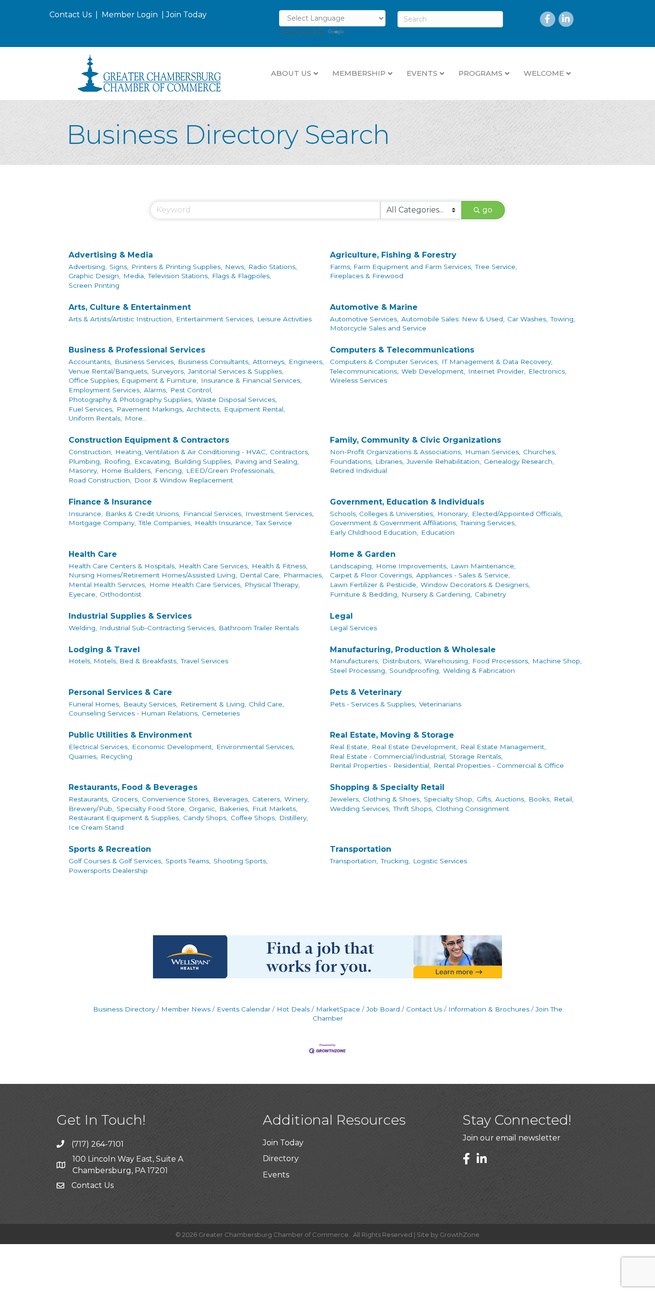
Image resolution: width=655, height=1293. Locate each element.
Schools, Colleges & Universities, (382, 513)
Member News (186, 1009)
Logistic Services (440, 861)
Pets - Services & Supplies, (373, 704)
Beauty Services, (150, 704)
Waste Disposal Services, (236, 399)
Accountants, (90, 361)
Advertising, (87, 266)
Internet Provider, (497, 371)
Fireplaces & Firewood (366, 276)
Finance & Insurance (110, 501)
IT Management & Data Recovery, (497, 361)
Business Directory (124, 1009)
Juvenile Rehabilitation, (444, 461)
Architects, (204, 409)
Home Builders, (126, 470)
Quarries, (83, 756)
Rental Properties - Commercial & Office (498, 765)
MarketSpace (338, 1009)
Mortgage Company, (102, 523)
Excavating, (152, 461)
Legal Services (353, 628)
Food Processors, (500, 661)
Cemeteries (221, 713)
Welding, (83, 628)
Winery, (296, 799)
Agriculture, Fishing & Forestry (393, 254)
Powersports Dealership (108, 870)
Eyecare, (83, 594)
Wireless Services (358, 380)
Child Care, (266, 704)
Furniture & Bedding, (364, 594)
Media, (134, 276)
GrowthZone (460, 1234)
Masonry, (83, 470)
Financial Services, (213, 513)
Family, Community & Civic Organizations (415, 440)
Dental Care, (260, 575)
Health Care (93, 554)
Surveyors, (168, 371)
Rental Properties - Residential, (380, 765)
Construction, (90, 452)
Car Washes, (527, 319)
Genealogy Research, (519, 461)
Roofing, (117, 461)
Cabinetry (490, 594)
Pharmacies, (303, 575)
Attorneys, (269, 361)
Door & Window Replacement (183, 480)
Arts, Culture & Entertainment (130, 307)
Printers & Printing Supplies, (176, 266)
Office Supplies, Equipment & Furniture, (133, 380)
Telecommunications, (364, 371)
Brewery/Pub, (91, 808)
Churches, (539, 452)
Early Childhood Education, (374, 532)
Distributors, (401, 661)
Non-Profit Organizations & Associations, (396, 452)
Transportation (360, 849)
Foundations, (351, 461)
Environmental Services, (255, 747)
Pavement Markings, (150, 409)
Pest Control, (191, 390)
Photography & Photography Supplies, (131, 399)
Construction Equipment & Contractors (149, 440)
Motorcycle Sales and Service (378, 328)
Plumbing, (85, 461)
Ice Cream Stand (96, 827)
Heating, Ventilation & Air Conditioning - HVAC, (191, 452)
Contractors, (289, 452)
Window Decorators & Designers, (475, 584)
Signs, (119, 266)
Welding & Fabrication (479, 670)
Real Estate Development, (414, 747)
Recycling (116, 756)
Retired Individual (358, 470)
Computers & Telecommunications (402, 349)
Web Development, (433, 371)
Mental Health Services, (107, 584)
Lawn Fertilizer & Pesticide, (374, 584)
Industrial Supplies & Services (130, 616)
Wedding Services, (360, 808)
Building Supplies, (203, 461)
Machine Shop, (557, 661)
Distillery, (293, 818)
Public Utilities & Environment (130, 735)
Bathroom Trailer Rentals (259, 628)
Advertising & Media (111, 254)
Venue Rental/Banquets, (109, 371)
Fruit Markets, (274, 808)
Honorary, (453, 513)
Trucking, (395, 861)
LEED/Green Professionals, (230, 470)
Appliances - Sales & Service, (463, 575)
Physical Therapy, (272, 584)
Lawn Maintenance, (483, 566)
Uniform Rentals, (95, 418)
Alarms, (155, 390)
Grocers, (125, 799)
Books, (539, 799)
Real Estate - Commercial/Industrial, (388, 756)
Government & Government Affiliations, (393, 523)
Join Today (186, 14)
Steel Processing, (358, 670)
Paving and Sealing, (267, 461)
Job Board (383, 1009)
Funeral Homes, (94, 704)
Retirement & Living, (213, 704)
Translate (364, 31)
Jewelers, (345, 799)
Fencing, (169, 470)
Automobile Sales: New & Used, (452, 319)
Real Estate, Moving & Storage (392, 735)
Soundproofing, (414, 670)
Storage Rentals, (476, 756)
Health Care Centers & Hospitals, (122, 566)
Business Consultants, (214, 361)
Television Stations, (178, 276)
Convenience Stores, (176, 799)
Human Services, (492, 452)
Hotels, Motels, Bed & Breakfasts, (123, 661)
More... (136, 418)
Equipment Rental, (254, 409)
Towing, (562, 319)
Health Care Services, (214, 566)
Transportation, (354, 861)
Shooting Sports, (240, 861)
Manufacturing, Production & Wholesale (413, 649)
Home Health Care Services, (195, 584)
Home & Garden (363, 554)
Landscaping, (351, 566)
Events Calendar (243, 1009)
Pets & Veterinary (366, 692)
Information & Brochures (488, 1009)
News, (235, 266)
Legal (341, 616)
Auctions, (510, 799)
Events (276, 1174)
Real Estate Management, (503, 747)
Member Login (130, 14)
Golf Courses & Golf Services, (116, 861)
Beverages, (231, 799)
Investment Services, (280, 513)
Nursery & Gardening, (436, 594)
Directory (281, 1158)
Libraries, (389, 461)
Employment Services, (105, 390)
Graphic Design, (94, 276)
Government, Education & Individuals (407, 501)
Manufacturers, (354, 661)
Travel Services (204, 661)
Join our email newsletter (512, 1137)
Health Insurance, (224, 523)
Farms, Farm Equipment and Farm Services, (401, 266)
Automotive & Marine (374, 307)
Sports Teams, (188, 861)
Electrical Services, (99, 747)
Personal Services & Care (120, 692)
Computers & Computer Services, (384, 361)
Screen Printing (94, 285)
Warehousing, (446, 661)
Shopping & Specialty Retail (387, 787)
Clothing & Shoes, (392, 799)
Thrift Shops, (413, 808)
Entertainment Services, (215, 319)
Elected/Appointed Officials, (517, 513)
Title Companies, (165, 523)
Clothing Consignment (472, 808)
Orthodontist (120, 594)
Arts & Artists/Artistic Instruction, (121, 319)
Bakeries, (234, 808)
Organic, (202, 808)
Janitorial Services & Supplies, (235, 371)
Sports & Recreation (110, 849)
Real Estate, (349, 747)
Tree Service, (496, 266)
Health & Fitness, (279, 566)
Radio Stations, (272, 266)
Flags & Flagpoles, (241, 276)
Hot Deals (293, 1009)
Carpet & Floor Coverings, (371, 575)
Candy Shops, (205, 818)
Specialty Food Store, (151, 808)
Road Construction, (100, 480)
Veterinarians (440, 704)
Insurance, (86, 513)
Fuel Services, (91, 409)
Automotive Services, (364, 319)
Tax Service (274, 523)
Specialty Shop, (449, 799)
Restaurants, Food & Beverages (133, 787)
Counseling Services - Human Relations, (134, 713)
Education (438, 532)
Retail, (563, 799)
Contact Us (70, 14)
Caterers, (266, 799)
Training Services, (488, 523)
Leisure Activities (284, 319)
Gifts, (484, 799)
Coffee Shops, (253, 818)
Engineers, (306, 361)
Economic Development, (172, 747)
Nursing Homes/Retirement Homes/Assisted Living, (153, 575)
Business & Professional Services (137, 349)
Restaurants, (89, 799)
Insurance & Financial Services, (251, 380)
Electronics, (547, 371)
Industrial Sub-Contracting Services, (158, 628)
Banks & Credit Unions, (142, 513)
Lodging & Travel (104, 649)
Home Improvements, (412, 566)
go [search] (487, 209)
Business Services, (145, 361)
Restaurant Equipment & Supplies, (124, 818)
